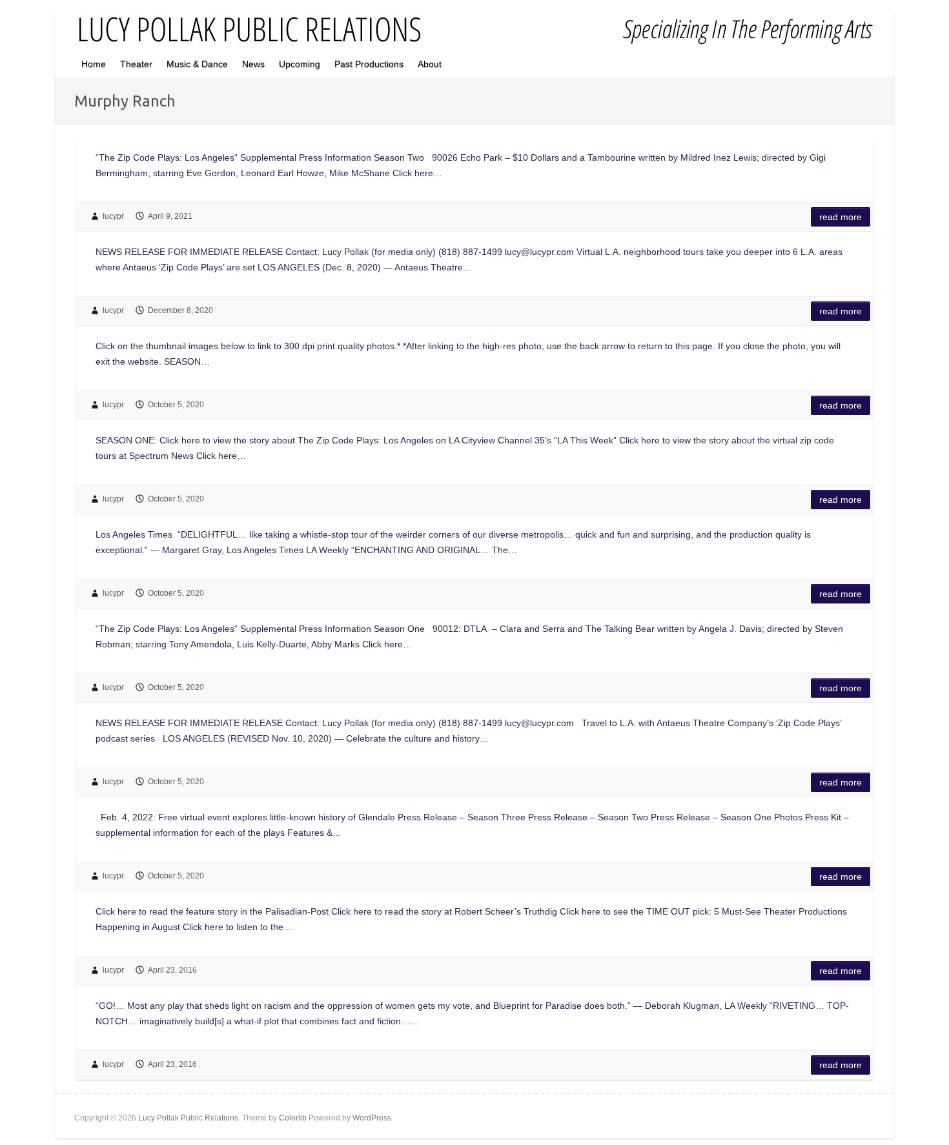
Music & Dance (197, 64)
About (430, 64)
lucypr (113, 216)
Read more (840, 217)
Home (93, 64)
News (253, 64)
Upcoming (299, 64)
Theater (136, 64)
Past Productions (368, 64)
